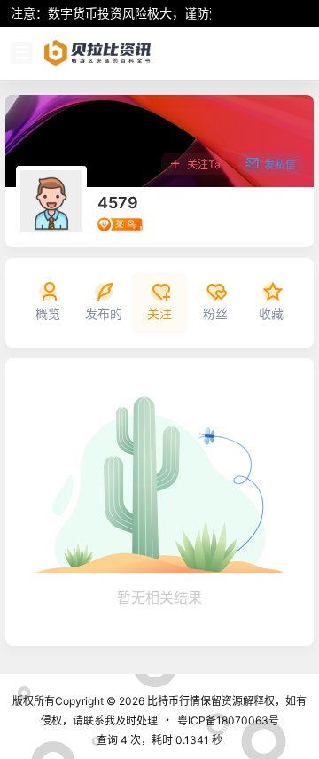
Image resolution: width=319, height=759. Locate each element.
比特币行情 (172, 701)
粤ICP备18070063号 (228, 720)
